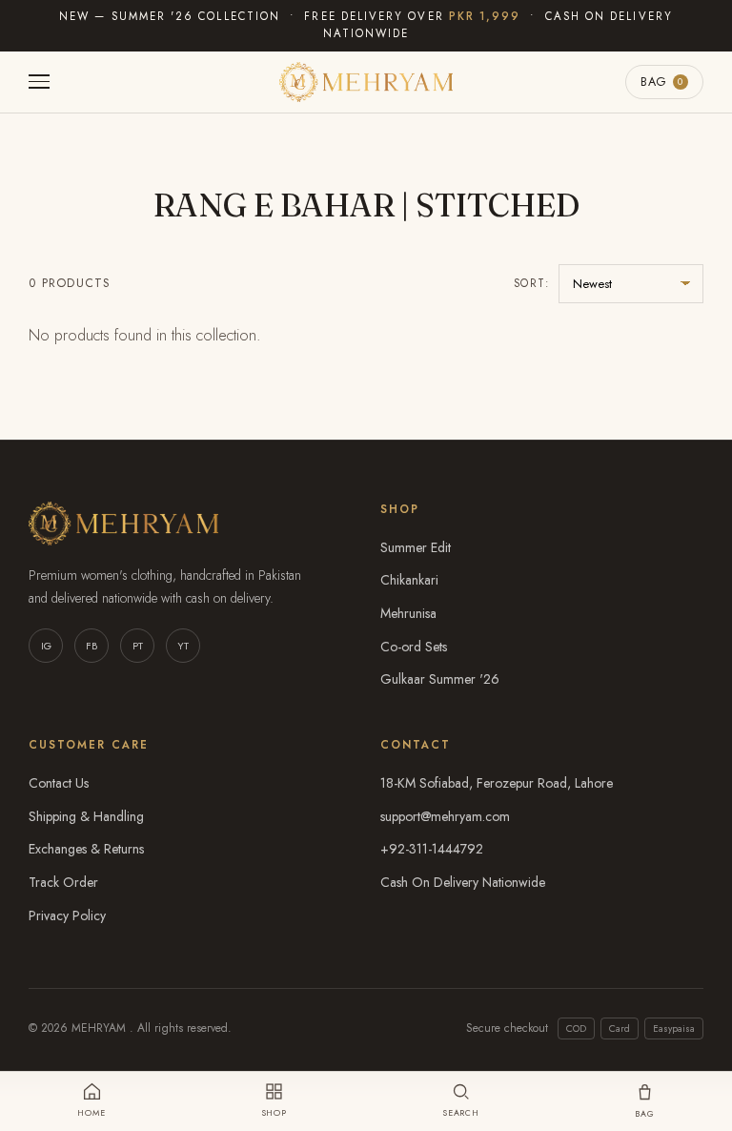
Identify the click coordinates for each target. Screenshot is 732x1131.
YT (183, 645)
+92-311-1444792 (431, 848)
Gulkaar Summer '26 (439, 679)
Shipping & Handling (86, 816)
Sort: (531, 283)
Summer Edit (415, 547)
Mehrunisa (408, 613)
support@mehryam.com (445, 816)
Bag (661, 82)
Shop (274, 1112)
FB (91, 645)
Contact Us (59, 782)
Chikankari (409, 579)
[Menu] (39, 81)
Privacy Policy (67, 915)
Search (460, 1112)
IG (46, 645)
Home (91, 1112)
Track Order (63, 882)
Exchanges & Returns (86, 848)
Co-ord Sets (413, 646)
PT (137, 645)
